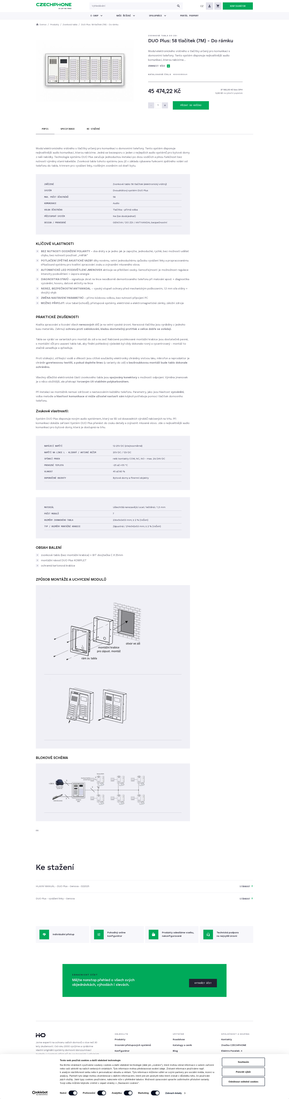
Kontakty (226, 1039)
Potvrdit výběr (243, 1072)
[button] (202, 6)
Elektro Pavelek (230, 1051)
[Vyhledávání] (178, 6)
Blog (175, 1051)
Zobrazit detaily (173, 1093)
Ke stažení (93, 128)
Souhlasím (243, 1062)
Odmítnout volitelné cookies (243, 1081)
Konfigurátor (122, 1051)
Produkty (120, 1039)
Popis (45, 128)
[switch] (101, 1093)
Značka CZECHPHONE (233, 1045)
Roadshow (179, 1039)
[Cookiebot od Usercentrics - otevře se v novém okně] (40, 1093)
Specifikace (68, 128)
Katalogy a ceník (182, 1045)
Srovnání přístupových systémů (133, 1045)
